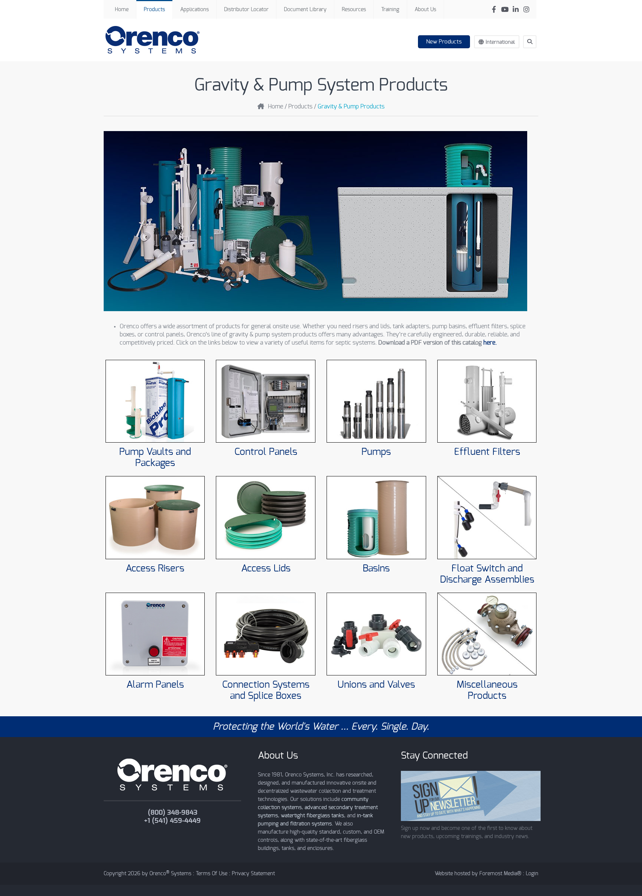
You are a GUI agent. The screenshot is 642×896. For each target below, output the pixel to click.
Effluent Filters (487, 452)
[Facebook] (494, 9)
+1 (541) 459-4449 (172, 821)
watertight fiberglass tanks (312, 815)
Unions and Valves (376, 685)
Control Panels (265, 452)
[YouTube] (504, 9)
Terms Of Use (211, 873)
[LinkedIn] (515, 9)
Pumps (376, 452)
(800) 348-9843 (172, 812)
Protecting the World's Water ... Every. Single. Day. (321, 727)
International (500, 42)
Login (532, 873)
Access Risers (155, 568)
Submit (533, 55)
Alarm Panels (155, 685)
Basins (376, 568)
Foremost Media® (500, 873)
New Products (444, 42)
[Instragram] (526, 9)
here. (490, 343)
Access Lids (266, 568)
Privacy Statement (253, 873)
